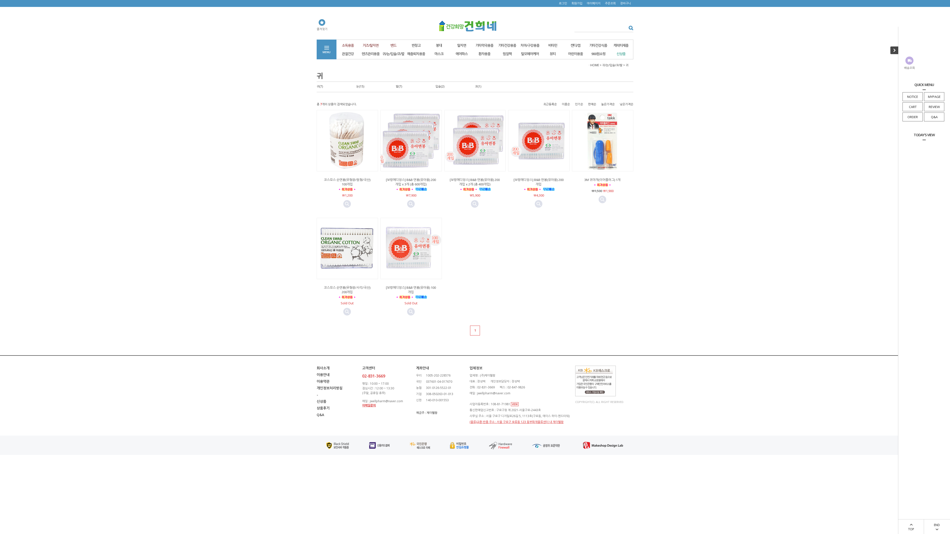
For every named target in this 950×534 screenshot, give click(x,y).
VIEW (515, 404)
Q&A (934, 117)
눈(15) (360, 86)
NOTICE (912, 96)
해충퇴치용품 (416, 53)
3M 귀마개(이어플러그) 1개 (602, 180)
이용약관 (323, 381)
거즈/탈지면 (371, 45)
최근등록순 (550, 104)
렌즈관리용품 (371, 53)
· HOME (594, 65)
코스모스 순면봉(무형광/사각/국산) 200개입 (347, 289)
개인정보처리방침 (329, 388)
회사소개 (323, 368)
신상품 (621, 53)
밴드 (393, 45)
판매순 (592, 104)
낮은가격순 (626, 104)
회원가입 (576, 3)
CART (913, 107)
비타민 (552, 45)
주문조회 (610, 3)
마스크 (438, 53)
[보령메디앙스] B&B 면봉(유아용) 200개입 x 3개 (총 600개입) (411, 182)
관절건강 (348, 53)
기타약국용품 (484, 45)
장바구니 (625, 3)
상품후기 (323, 408)
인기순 (579, 104)
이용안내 (323, 374)
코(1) (478, 86)
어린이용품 (575, 53)
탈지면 (461, 45)
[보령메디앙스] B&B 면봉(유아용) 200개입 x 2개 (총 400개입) (475, 182)
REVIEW (934, 107)
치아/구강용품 (530, 45)
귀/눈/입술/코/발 (393, 53)
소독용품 (348, 45)
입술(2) (439, 86)
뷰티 (553, 53)
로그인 (563, 3)
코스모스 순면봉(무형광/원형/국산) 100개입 (347, 182)
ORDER (912, 117)
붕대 (439, 45)
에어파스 (462, 53)
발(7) (399, 86)
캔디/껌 (575, 45)
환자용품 (484, 53)
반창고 (416, 45)
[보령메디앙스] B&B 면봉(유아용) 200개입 (539, 182)
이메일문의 (369, 405)
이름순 (566, 104)
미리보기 (347, 204)
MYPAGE (934, 96)
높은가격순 (608, 104)
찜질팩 (507, 53)
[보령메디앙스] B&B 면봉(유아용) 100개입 (411, 289)
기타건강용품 (507, 45)
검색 (629, 28)
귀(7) (320, 86)
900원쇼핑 (598, 53)
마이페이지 (593, 3)
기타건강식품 (598, 45)
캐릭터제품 (621, 45)
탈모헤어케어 (530, 53)
